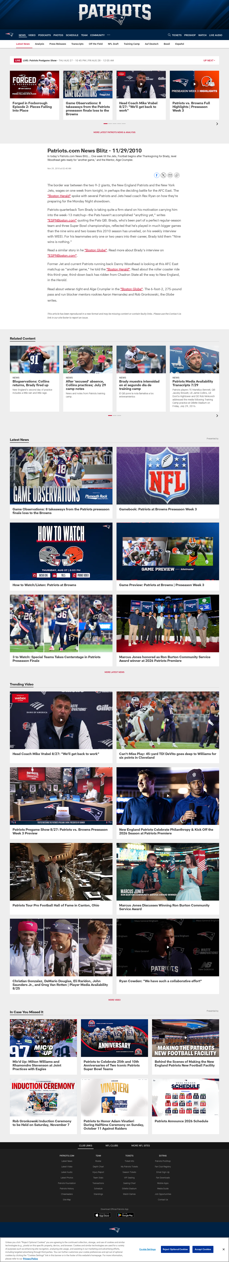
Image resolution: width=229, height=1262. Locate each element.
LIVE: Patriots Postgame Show (40, 60)
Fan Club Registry (163, 1166)
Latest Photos (67, 1177)
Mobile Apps (162, 1183)
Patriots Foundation (67, 1183)
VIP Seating (129, 1177)
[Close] (223, 1249)
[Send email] (170, 177)
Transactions (98, 1183)
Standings (98, 1194)
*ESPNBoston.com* (62, 220)
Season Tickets (129, 1172)
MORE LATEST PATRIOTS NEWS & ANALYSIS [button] (114, 132)
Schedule (98, 1188)
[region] (114, 1249)
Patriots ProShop (163, 1161)
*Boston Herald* (59, 196)
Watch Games (129, 1194)
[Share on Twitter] (163, 177)
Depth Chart (98, 1166)
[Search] (169, 35)
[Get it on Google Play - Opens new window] (125, 1217)
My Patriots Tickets (129, 1166)
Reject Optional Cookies (175, 1249)
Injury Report (98, 1172)
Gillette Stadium (129, 1188)
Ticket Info (129, 1161)
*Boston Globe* (95, 250)
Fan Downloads (163, 1177)
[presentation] (217, 124)
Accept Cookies (203, 1249)
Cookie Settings (147, 1249)
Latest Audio (66, 1172)
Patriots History (67, 1188)
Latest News (67, 1161)
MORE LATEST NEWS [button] (114, 672)
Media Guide (162, 1188)
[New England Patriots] (114, 1230)
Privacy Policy (30, 1258)
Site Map (67, 1199)
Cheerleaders (67, 1194)
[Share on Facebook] (156, 177)
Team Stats (98, 1177)
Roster (98, 1161)
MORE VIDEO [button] (114, 1000)
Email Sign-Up (162, 1172)
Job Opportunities (163, 1194)
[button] (105, 123)
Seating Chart (129, 1183)
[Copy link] (177, 175)
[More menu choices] (108, 35)
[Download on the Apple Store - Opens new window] (102, 1215)
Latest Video (66, 1166)
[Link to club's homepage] (9, 35)
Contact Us (163, 1199)
